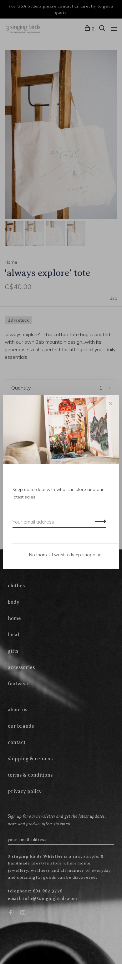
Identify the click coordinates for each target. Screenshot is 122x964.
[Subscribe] (99, 521)
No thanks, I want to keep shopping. (66, 554)
